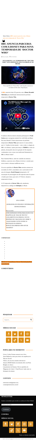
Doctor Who (20, 262)
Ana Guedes (6, 56)
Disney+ (14, 262)
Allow (30, 7)
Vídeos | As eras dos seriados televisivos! (14, 360)
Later (21, 7)
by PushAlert (5, 8)
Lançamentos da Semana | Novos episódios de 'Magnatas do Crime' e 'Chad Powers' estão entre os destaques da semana (17, 369)
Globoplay (26, 262)
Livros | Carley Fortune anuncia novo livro (14, 354)
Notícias (7, 264)
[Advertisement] (18, 14)
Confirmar (6, 409)
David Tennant (8, 262)
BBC (2, 262)
